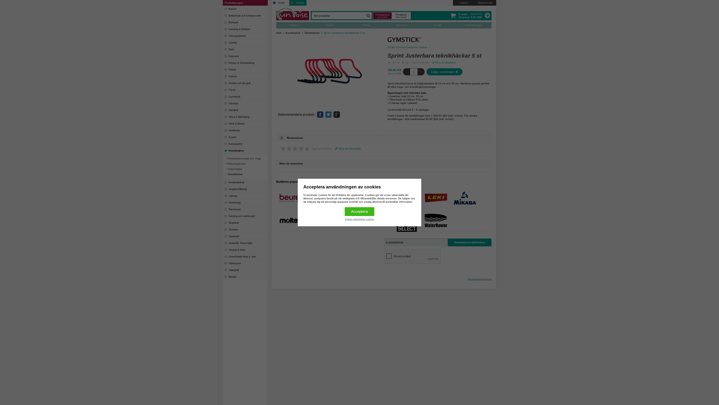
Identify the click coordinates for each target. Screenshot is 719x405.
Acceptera (359, 211)
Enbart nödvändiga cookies (359, 219)
